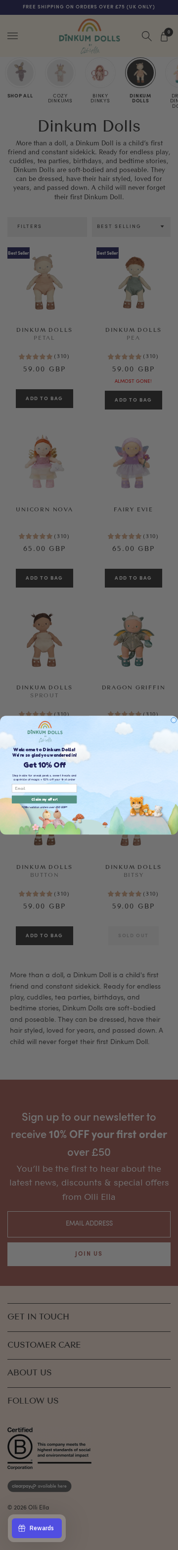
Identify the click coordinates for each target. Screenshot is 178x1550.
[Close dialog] (174, 720)
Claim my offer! (44, 799)
